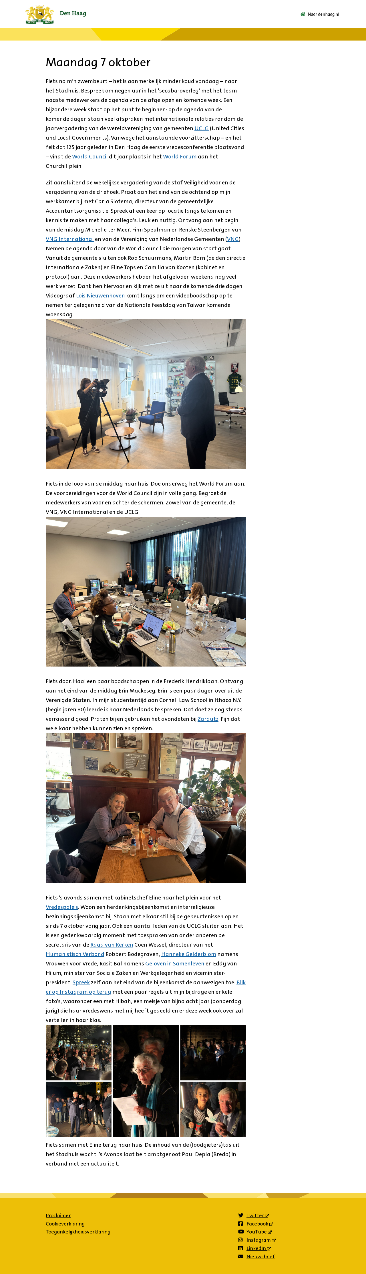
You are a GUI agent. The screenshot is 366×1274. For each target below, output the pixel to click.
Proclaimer (58, 1215)
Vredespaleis (62, 907)
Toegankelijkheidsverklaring (78, 1231)
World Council (90, 156)
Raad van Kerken (111, 944)
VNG (233, 239)
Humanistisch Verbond (75, 954)
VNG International (70, 239)
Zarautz (208, 718)
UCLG (201, 128)
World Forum (180, 156)
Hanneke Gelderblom (188, 954)
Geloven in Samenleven (174, 963)
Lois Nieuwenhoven (100, 295)
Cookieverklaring (65, 1223)
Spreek (81, 982)
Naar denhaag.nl (323, 14)
